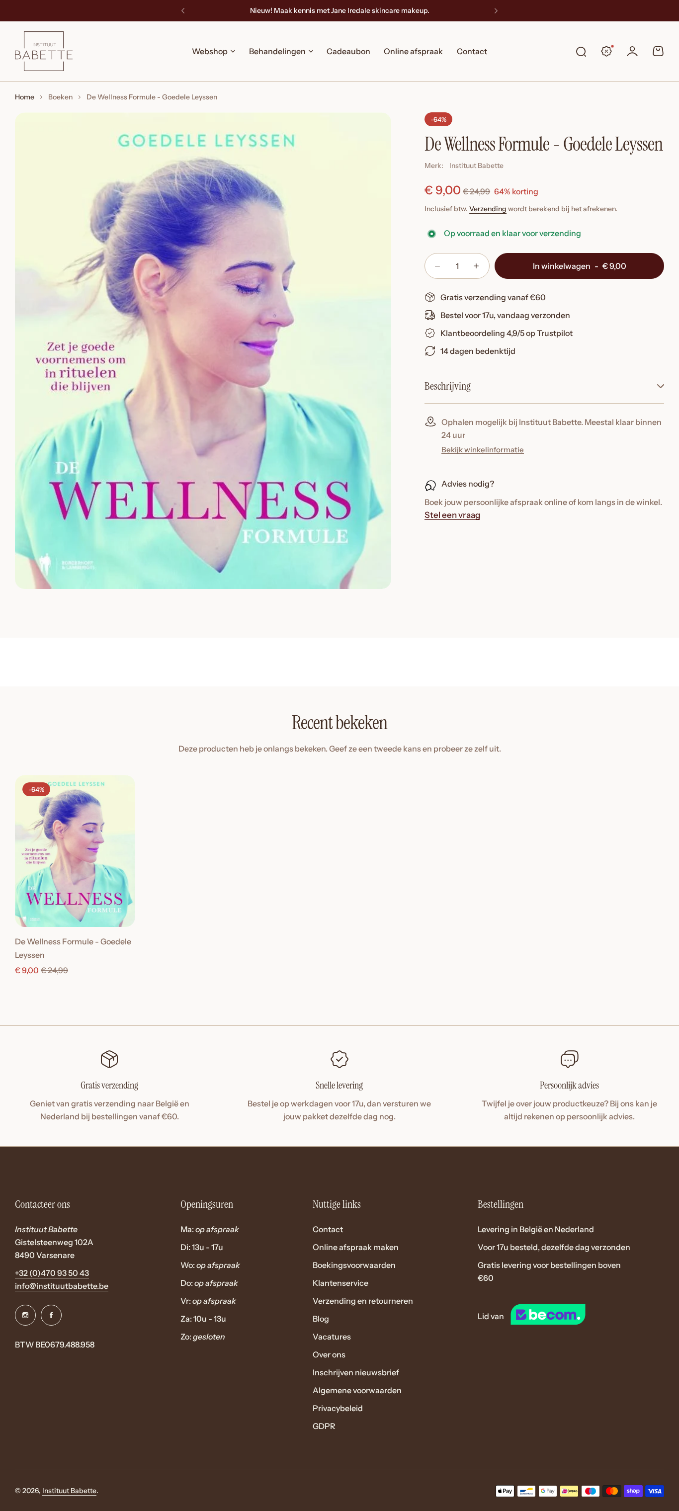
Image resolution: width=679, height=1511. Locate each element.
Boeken (60, 96)
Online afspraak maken (356, 1247)
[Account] (632, 51)
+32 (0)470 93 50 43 (52, 1273)
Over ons (329, 1354)
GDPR (324, 1426)
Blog (321, 1319)
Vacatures (332, 1337)
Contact (328, 1229)
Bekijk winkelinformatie (482, 450)
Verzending (488, 208)
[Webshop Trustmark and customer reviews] (566, 1316)
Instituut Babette (476, 165)
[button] (182, 10)
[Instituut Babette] (44, 51)
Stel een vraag (452, 515)
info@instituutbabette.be (61, 1286)
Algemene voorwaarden (357, 1390)
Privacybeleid (338, 1408)
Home (24, 96)
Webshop (210, 51)
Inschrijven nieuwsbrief (356, 1372)
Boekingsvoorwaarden (354, 1265)
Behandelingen (277, 51)
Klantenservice (340, 1283)
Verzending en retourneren (363, 1301)
